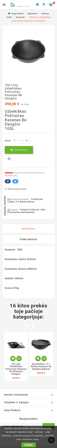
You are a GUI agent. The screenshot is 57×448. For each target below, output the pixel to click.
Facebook (8, 181)
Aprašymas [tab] (28, 228)
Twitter (15, 181)
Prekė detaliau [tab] (28, 239)
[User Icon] (44, 4)
